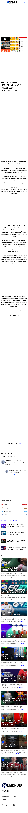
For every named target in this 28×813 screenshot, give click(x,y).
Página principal (5, 796)
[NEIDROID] (12, 3)
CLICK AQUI (21, 443)
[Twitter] (6, 805)
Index (15, 796)
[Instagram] (2, 805)
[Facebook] (10, 805)
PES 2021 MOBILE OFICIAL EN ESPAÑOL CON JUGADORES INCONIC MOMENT (13, 678)
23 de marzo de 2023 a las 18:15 (16, 460)
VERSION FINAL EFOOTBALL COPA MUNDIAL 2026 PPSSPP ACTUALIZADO (13, 723)
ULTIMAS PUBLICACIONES (9, 520)
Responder (7, 466)
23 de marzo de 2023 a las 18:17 (20, 470)
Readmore (22, 577)
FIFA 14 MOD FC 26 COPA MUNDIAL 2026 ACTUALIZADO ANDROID (13, 656)
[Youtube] (14, 805)
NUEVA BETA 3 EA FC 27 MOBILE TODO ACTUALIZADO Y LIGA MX (13, 701)
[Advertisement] (14, 21)
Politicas (4, 799)
